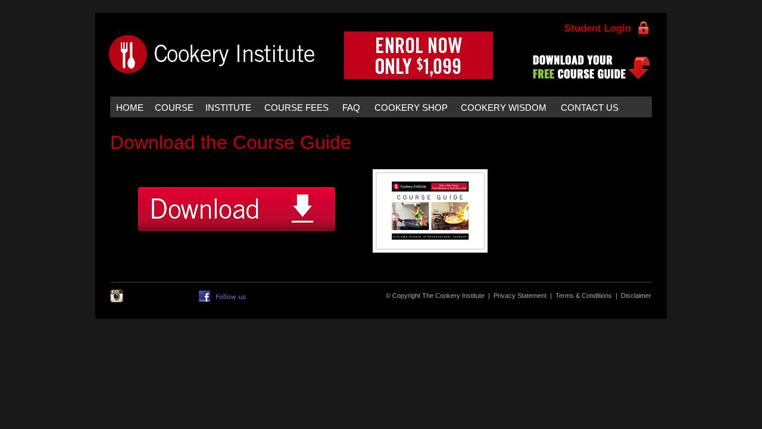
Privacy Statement (520, 295)
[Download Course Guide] (318, 252)
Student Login (597, 28)
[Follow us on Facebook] (223, 302)
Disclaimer (636, 295)
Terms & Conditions (583, 295)
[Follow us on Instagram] (116, 300)
